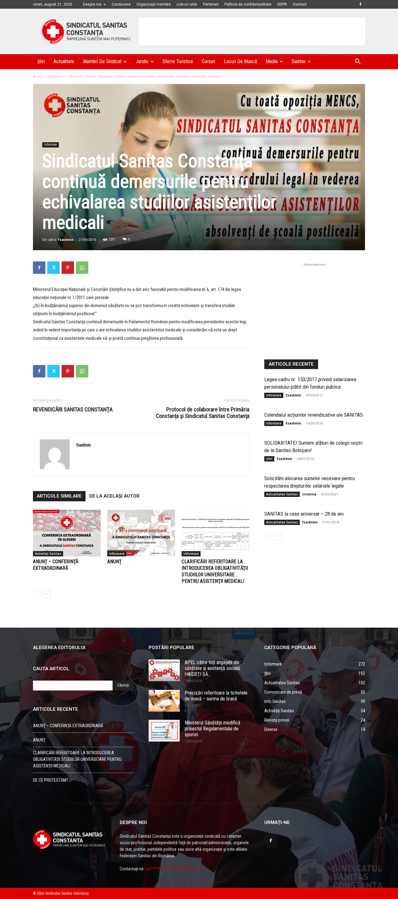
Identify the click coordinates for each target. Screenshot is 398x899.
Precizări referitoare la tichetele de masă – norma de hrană (216, 696)
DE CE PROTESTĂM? (50, 780)
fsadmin (66, 239)
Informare (55, 76)
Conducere (121, 4)
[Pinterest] (68, 267)
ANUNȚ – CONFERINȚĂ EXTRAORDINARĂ (68, 725)
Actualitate (63, 61)
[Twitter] (53, 267)
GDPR (282, 4)
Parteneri (211, 4)
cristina (309, 494)
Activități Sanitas (48, 553)
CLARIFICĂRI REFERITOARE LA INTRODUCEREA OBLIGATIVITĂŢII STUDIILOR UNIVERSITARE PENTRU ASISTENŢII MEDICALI (77, 759)
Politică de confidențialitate (247, 4)
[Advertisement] (252, 31)
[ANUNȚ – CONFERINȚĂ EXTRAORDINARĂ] (67, 533)
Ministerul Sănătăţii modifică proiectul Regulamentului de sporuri (212, 728)
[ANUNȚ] (141, 533)
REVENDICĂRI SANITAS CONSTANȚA (73, 409)
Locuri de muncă (240, 61)
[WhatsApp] (82, 267)
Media (272, 61)
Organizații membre (154, 4)
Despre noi (92, 4)
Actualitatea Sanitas (282, 494)
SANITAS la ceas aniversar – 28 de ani (304, 514)
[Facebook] (360, 4)
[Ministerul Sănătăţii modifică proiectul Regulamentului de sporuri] (164, 731)
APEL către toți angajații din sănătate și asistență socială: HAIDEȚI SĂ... (213, 668)
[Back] (37, 594)
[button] (357, 62)
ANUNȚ (114, 561)
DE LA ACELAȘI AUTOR (114, 496)
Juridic (142, 61)
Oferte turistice (178, 61)
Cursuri (208, 61)
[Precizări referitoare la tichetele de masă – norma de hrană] (164, 701)
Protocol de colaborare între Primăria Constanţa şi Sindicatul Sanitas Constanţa (202, 412)
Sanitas (299, 61)
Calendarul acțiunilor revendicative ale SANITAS (313, 415)
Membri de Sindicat (102, 61)
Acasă (37, 76)
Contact (300, 4)
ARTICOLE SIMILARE (59, 496)
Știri (41, 61)
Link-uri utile (187, 4)
